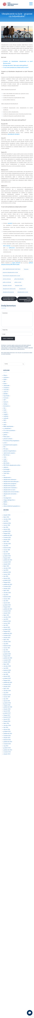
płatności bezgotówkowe (9, 451)
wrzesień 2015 (7, 735)
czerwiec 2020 (7, 666)
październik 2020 (7, 658)
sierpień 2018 (6, 709)
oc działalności (7, 428)
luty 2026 (5, 527)
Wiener (5, 504)
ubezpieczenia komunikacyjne (11, 481)
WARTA (5, 502)
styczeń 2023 (6, 603)
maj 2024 (5, 570)
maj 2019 (5, 692)
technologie (6, 469)
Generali (5, 402)
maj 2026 (5, 521)
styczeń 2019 (6, 701)
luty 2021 (5, 650)
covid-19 (5, 391)
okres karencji (6, 245)
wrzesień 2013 (7, 752)
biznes (5, 383)
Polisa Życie (6, 436)
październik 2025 (7, 535)
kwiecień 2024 (7, 572)
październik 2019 (7, 682)
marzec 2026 (6, 525)
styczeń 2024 (6, 578)
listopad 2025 (6, 533)
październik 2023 (7, 584)
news (4, 424)
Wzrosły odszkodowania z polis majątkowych (25, 299)
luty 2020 (5, 674)
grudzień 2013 (7, 748)
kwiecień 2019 (7, 694)
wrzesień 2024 (7, 562)
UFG (4, 496)
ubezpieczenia (23, 40)
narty (4, 422)
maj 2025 (5, 545)
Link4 (4, 410)
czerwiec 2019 (7, 690)
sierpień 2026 (6, 515)
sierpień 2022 (6, 613)
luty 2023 (5, 600)
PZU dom (5, 449)
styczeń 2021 (6, 652)
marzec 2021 (6, 647)
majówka (5, 416)
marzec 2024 (6, 574)
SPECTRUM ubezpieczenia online (11, 465)
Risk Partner (6, 455)
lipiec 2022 (6, 615)
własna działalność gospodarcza (11, 506)
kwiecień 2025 (7, 547)
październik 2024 (7, 560)
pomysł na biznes (7, 438)
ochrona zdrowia (7, 279)
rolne (4, 457)
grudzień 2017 (7, 713)
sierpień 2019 (6, 686)
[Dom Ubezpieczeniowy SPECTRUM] (10, 4)
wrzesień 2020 (7, 660)
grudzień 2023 (7, 580)
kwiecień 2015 (7, 739)
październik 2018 (7, 707)
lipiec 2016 (6, 723)
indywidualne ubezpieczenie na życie (11, 275)
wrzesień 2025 (7, 537)
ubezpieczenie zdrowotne (9, 494)
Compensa (6, 387)
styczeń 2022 (6, 627)
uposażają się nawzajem (13, 134)
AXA (4, 381)
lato (4, 408)
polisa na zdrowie (7, 282)
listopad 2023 (6, 582)
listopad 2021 (6, 631)
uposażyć (10, 223)
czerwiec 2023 (7, 592)
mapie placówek (16, 262)
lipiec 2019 (6, 688)
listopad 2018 (6, 705)
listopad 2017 (6, 715)
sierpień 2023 (6, 588)
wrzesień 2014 (7, 743)
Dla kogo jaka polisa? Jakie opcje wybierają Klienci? (15, 65)
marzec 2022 (6, 623)
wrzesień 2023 (7, 586)
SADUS (5, 461)
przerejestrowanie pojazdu (10, 445)
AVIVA (4, 379)
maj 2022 (5, 619)
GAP (4, 400)
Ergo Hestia (6, 395)
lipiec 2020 (6, 664)
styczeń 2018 (6, 711)
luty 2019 (5, 699)
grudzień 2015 (7, 731)
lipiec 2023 (6, 590)
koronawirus (6, 406)
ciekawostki (17, 40)
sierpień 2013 (6, 754)
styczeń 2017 (6, 719)
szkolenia (5, 467)
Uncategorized (7, 498)
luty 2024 (5, 576)
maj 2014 (5, 746)
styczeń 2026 (6, 529)
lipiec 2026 (6, 517)
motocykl (5, 418)
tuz (4, 475)
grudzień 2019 (7, 678)
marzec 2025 (6, 549)
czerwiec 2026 (7, 519)
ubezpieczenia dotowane (9, 479)
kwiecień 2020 (7, 670)
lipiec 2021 (6, 639)
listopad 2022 (6, 607)
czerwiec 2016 (7, 725)
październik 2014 (7, 741)
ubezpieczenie (22, 288)
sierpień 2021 (6, 637)
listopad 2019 (6, 680)
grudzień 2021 (7, 629)
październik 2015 (7, 733)
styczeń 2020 (6, 676)
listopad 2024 (6, 558)
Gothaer (5, 404)
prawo (5, 442)
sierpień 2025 (6, 539)
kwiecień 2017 (7, 717)
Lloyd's (5, 412)
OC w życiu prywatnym (9, 430)
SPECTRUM (6, 463)
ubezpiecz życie (18, 285)
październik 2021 (7, 633)
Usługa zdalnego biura (9, 500)
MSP (4, 420)
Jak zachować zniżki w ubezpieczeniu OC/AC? (8, 298)
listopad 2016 (6, 721)
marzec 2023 (6, 598)
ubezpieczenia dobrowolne (9, 288)
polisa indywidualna (19, 279)
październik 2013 (7, 750)
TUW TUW (6, 473)
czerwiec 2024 (7, 568)
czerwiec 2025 (7, 543)
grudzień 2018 (7, 703)
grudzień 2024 (7, 556)
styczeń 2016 (6, 729)
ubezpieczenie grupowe (8, 292)
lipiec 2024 (6, 566)
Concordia (6, 389)
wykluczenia (12, 247)
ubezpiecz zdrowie (7, 285)
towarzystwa (6, 471)
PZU (4, 447)
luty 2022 (5, 625)
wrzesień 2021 (7, 635)
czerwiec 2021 (7, 641)
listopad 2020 (6, 656)
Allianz (5, 375)
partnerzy (5, 432)
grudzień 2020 (7, 654)
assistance (6, 377)
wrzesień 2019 (7, 684)
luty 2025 (5, 551)
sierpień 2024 (6, 564)
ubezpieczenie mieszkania (10, 487)
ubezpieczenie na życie (22, 292)
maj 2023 (5, 594)
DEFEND (5, 393)
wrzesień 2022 (7, 611)
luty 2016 (5, 727)
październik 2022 (7, 609)
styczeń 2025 (6, 554)
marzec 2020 (6, 672)
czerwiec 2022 (7, 617)
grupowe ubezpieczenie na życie (10, 272)
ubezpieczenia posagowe (9, 483)
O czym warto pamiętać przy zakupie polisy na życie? (16, 67)
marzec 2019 (6, 696)
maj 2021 (5, 643)
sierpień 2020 (6, 662)
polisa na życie (17, 282)
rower (4, 459)
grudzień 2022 (7, 605)
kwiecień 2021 (7, 645)
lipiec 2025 (6, 541)
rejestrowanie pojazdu (9, 453)
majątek (5, 414)
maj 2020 (5, 668)
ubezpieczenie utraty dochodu (11, 491)
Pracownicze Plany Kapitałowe (11, 440)
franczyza (26, 269)
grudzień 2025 (7, 531)
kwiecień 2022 (7, 621)
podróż (5, 434)
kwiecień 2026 (7, 523)
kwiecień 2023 (7, 596)
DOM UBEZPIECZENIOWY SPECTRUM (11, 269)
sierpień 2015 (6, 737)
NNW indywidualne (8, 426)
